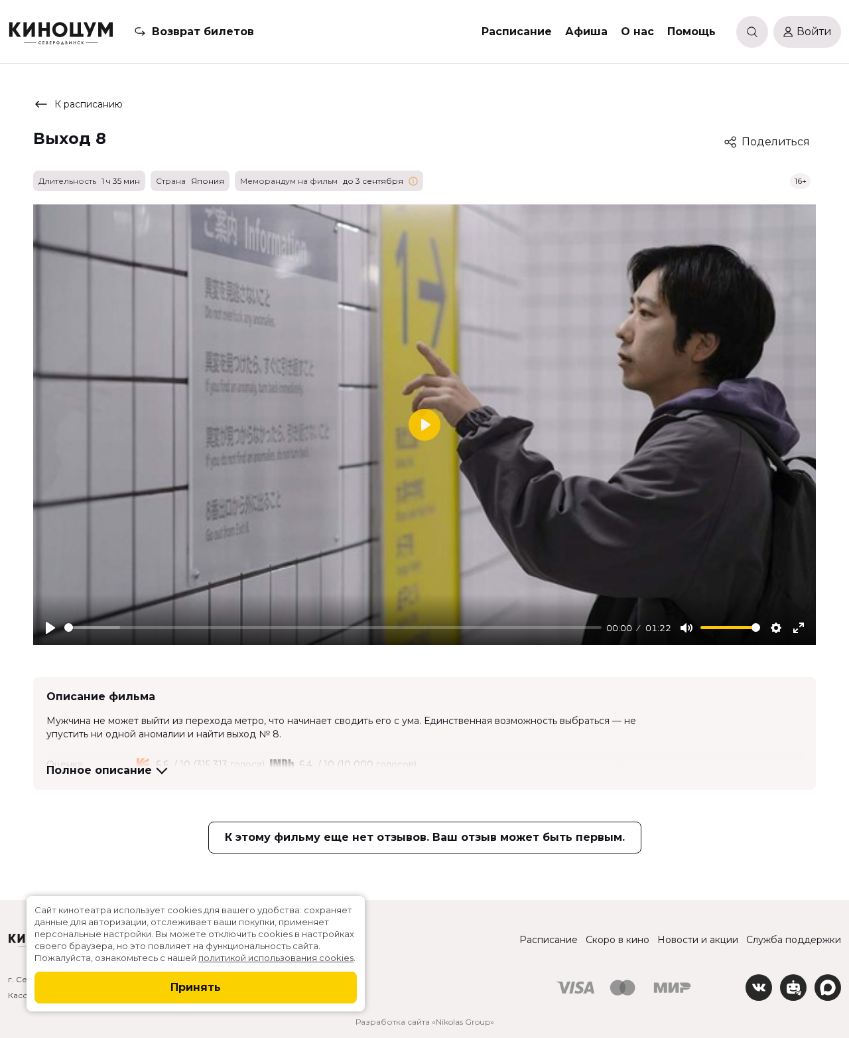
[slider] (333, 627)
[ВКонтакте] (759, 987)
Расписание (517, 31)
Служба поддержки (793, 940)
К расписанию (88, 104)
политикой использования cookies (276, 957)
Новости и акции (697, 940)
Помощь (691, 31)
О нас (637, 31)
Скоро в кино (617, 940)
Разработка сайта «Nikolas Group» (425, 1022)
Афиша (586, 31)
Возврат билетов (203, 31)
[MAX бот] (828, 987)
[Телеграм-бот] (793, 987)
